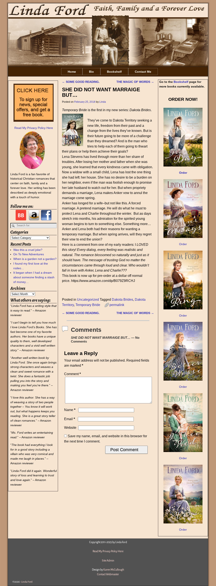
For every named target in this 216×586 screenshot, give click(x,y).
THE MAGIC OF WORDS (135, 81)
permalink (116, 305)
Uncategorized (88, 299)
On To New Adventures (28, 254)
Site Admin (108, 560)
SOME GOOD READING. (81, 81)
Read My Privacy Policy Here (33, 128)
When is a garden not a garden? (35, 259)
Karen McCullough (113, 569)
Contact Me (143, 71)
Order (183, 244)
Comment (72, 374)
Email (69, 419)
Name (70, 410)
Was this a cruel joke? (27, 249)
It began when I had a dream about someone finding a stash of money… (33, 277)
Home (72, 71)
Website (70, 427)
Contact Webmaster (108, 574)
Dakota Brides (122, 299)
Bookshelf (114, 71)
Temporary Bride (88, 305)
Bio (91, 71)
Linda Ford (26, 582)
